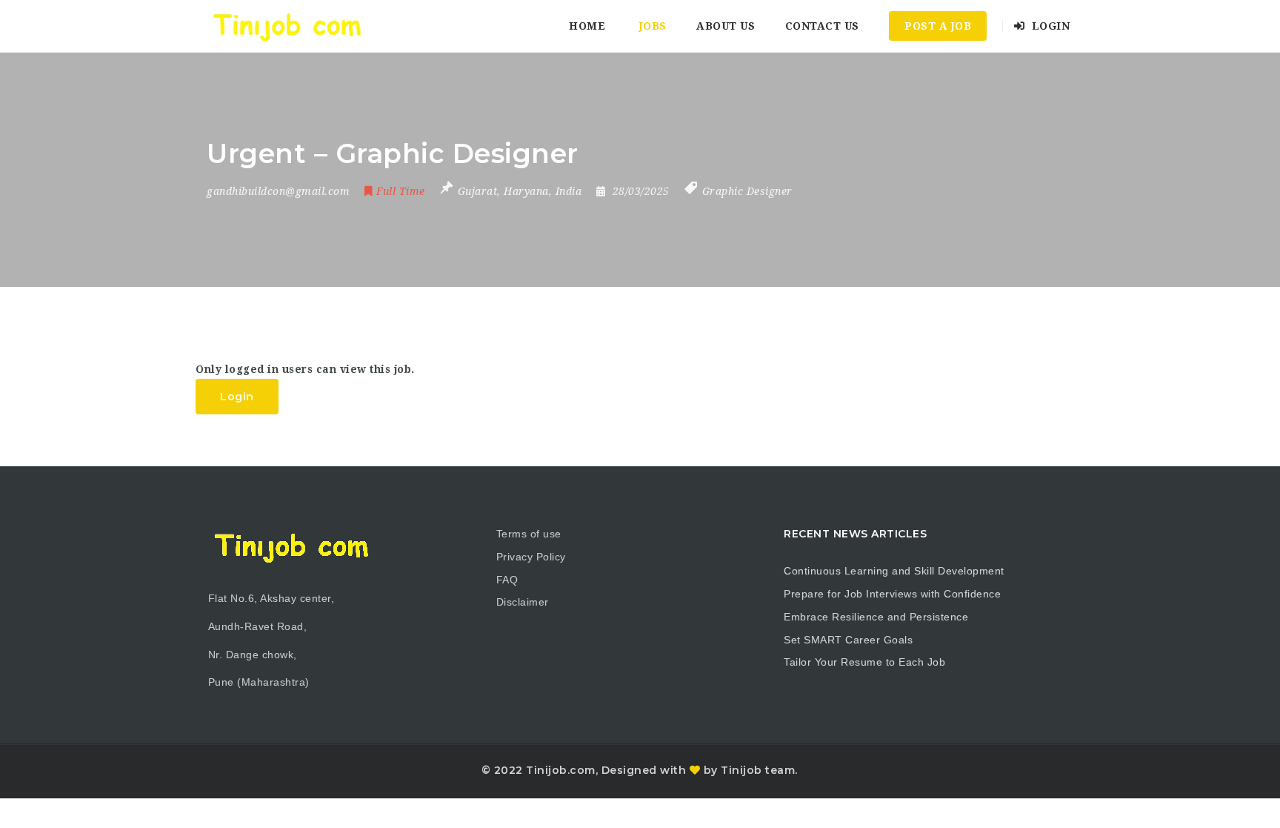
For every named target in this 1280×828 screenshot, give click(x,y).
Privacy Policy (531, 557)
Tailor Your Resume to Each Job (864, 662)
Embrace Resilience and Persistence (876, 617)
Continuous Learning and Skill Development (894, 571)
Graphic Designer (747, 191)
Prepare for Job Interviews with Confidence (892, 594)
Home (587, 26)
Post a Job (937, 26)
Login (1049, 26)
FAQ (507, 580)
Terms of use (528, 534)
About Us (725, 26)
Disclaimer (522, 602)
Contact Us (822, 26)
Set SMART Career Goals (848, 640)
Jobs (653, 26)
